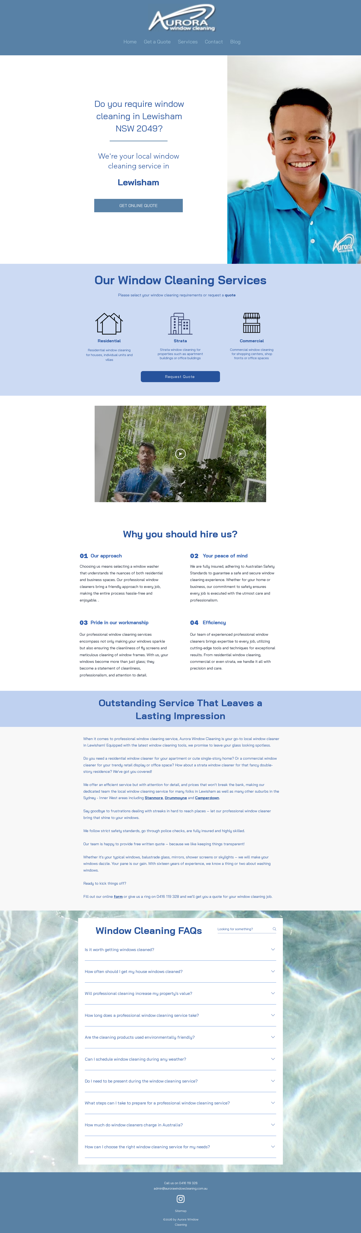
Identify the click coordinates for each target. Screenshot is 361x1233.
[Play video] (180, 454)
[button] (188, 41)
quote (230, 295)
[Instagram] (180, 1199)
